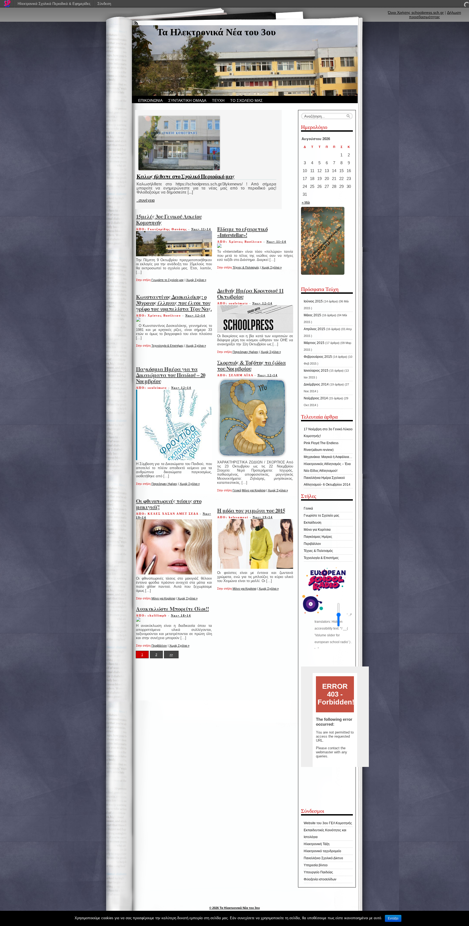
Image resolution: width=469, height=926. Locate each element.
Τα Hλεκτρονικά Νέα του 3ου (216, 32)
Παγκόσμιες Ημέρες (245, 351)
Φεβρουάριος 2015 (318, 357)
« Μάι (306, 202)
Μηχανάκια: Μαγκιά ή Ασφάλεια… (328, 457)
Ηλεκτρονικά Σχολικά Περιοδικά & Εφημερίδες (54, 4)
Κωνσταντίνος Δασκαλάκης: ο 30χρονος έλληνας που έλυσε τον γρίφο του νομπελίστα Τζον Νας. (174, 303)
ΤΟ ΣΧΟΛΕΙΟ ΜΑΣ (246, 100)
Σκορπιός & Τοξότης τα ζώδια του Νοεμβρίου (251, 365)
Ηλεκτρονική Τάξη (316, 844)
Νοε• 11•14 (201, 229)
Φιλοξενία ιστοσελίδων (320, 879)
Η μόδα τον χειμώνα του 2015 (251, 510)
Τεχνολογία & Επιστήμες (167, 345)
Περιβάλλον (159, 645)
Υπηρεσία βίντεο (316, 865)
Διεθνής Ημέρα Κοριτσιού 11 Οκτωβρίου (250, 294)
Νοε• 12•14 (195, 315)
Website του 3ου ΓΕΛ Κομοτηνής (328, 823)
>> (171, 654)
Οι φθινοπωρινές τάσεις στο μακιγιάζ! (168, 504)
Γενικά (237, 490)
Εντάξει (393, 918)
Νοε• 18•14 (181, 615)
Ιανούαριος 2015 (316, 370)
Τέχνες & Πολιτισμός (246, 267)
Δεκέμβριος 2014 (316, 384)
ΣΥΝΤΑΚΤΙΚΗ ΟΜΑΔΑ (187, 100)
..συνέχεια (146, 200)
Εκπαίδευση (312, 522)
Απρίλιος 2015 (314, 329)
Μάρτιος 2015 (314, 343)
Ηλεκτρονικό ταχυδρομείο (322, 851)
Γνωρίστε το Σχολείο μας (167, 280)
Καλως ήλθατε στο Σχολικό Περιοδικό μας (185, 176)
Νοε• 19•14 (263, 517)
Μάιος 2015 (312, 315)
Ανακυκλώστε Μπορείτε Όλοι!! (172, 609)
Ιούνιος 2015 (313, 301)
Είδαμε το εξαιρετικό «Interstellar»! (242, 232)
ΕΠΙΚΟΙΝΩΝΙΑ (150, 100)
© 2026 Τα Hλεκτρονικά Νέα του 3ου (234, 907)
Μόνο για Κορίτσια (253, 490)
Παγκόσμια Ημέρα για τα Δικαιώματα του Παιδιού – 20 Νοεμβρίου (170, 375)
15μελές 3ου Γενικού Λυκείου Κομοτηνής (169, 219)
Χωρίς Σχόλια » (196, 280)
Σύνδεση (104, 4)
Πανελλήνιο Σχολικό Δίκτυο (323, 858)
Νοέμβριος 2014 (316, 398)
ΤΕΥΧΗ (218, 100)
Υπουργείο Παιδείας (318, 872)
